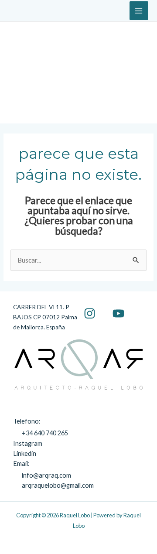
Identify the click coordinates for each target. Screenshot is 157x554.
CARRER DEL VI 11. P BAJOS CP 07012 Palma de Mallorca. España (45, 317)
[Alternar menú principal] (139, 10)
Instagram (27, 443)
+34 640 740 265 (45, 433)
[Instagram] (89, 313)
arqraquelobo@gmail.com (58, 485)
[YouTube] (118, 313)
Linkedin (24, 453)
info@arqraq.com (46, 475)
